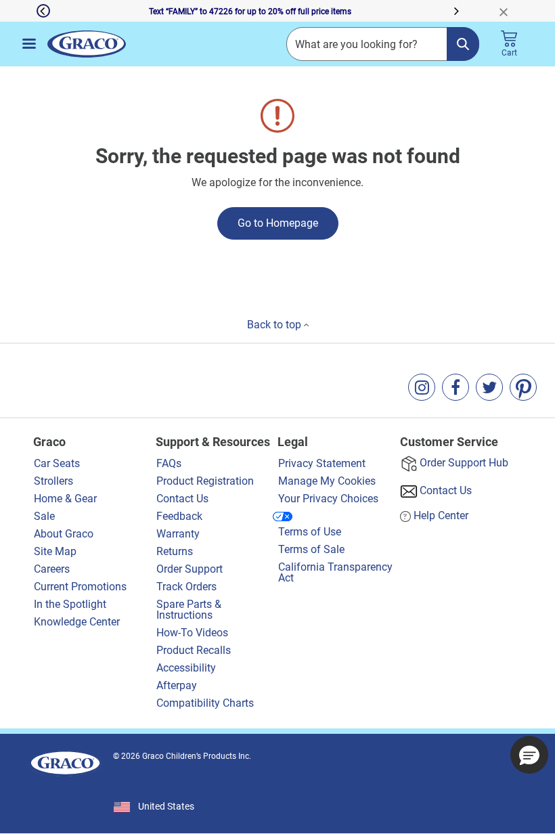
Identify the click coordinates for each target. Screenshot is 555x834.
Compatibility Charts (205, 703)
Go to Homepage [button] (278, 223)
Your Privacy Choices (328, 498)
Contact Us (182, 498)
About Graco (65, 533)
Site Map (55, 551)
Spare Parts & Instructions (188, 609)
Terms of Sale (311, 549)
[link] (421, 387)
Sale (44, 516)
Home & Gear (65, 498)
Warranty (178, 533)
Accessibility (186, 667)
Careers (52, 569)
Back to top (275, 324)
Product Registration (205, 481)
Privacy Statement (321, 463)
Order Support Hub (464, 462)
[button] (25, 11)
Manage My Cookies (327, 481)
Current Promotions (80, 586)
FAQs (168, 463)
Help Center (441, 515)
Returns (174, 551)
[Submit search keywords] (463, 44)
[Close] (509, 11)
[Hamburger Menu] (29, 43)
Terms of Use (309, 531)
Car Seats (57, 463)
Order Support (189, 569)
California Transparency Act (335, 572)
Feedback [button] (179, 516)
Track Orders (186, 586)
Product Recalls (193, 650)
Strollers (53, 481)
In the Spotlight (70, 604)
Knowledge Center (77, 621)
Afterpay (176, 685)
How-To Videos (192, 632)
